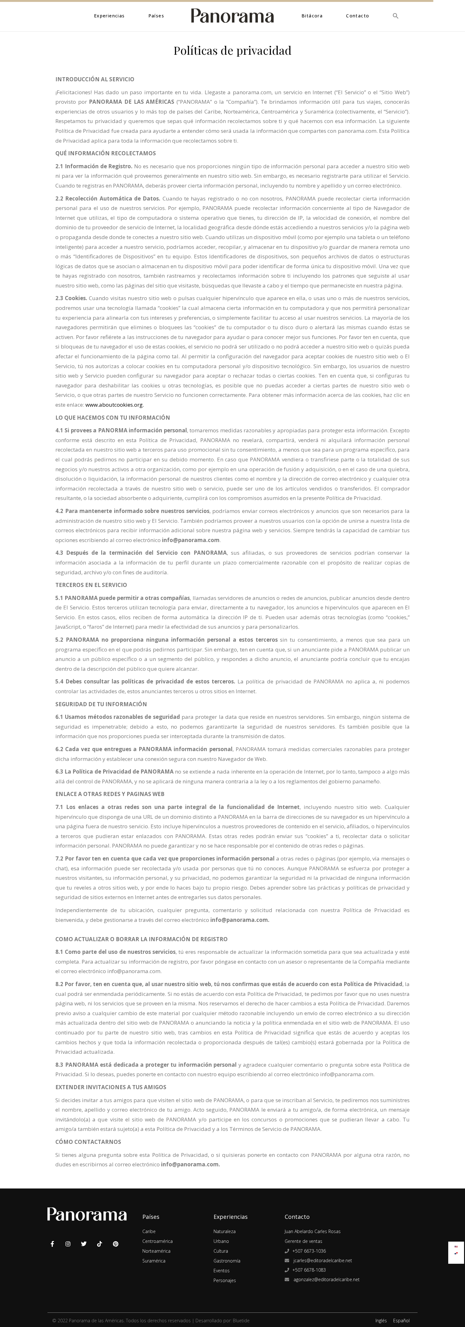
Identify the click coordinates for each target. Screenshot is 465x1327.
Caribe (149, 1231)
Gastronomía (227, 1261)
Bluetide (241, 1321)
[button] (396, 15)
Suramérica (153, 1261)
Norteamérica (156, 1251)
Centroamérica (157, 1241)
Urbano (221, 1241)
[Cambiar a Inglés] (456, 1245)
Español (401, 1321)
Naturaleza (225, 1231)
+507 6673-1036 (309, 1251)
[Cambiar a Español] (456, 1252)
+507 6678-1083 (309, 1270)
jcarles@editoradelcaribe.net (322, 1260)
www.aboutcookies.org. (114, 404)
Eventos (222, 1271)
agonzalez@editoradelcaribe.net (326, 1279)
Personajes (225, 1280)
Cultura (221, 1251)
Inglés (381, 1321)
